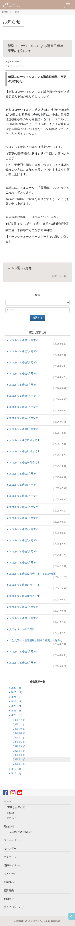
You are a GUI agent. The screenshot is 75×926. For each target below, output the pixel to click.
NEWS (16, 12)
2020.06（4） (20, 742)
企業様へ (9, 882)
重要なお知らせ (16, 807)
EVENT (11, 818)
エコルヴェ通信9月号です (39, 342)
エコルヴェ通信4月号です (39, 397)
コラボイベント (12, 840)
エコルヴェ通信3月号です (39, 409)
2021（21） (17, 710)
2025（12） (17, 692)
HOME (5, 12)
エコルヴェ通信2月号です (39, 420)
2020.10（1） (20, 728)
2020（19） (17, 715)
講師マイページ (12, 865)
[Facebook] (5, 792)
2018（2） (16, 773)
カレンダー (10, 848)
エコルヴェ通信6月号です (39, 375)
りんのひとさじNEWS (19, 832)
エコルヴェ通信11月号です (39, 453)
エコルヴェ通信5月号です (39, 386)
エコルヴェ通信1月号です (39, 431)
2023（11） (17, 701)
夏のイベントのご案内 (39, 631)
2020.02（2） (20, 759)
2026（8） (16, 687)
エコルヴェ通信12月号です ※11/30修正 (39, 575)
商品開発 (9, 826)
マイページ (10, 857)
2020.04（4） (20, 750)
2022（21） (17, 706)
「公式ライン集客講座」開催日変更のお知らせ (39, 642)
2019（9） (16, 769)
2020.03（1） (20, 755)
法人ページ (10, 873)
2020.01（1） (20, 763)
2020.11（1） (20, 724)
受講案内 (9, 890)
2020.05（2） (20, 746)
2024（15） (17, 697)
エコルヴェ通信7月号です (39, 364)
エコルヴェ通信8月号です (39, 353)
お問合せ (9, 899)
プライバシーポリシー (16, 907)
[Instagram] (12, 792)
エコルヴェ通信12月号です (39, 442)
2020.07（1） (20, 737)
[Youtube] (19, 792)
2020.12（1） (20, 720)
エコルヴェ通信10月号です (39, 464)
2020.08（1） (20, 733)
